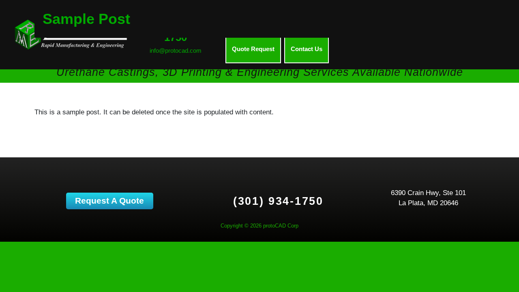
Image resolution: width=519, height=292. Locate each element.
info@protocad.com (176, 50)
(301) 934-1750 (278, 201)
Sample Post (86, 19)
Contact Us (306, 48)
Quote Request (253, 48)
